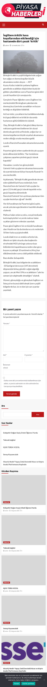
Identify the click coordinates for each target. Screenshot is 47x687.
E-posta (29, 355)
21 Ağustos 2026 (15, 591)
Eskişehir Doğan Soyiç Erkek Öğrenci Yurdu (20, 433)
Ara (3, 405)
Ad (5, 355)
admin (7, 45)
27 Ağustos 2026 (15, 510)
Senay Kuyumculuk (10, 454)
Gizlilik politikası (28, 683)
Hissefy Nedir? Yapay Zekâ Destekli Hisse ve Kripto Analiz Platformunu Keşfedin (23, 463)
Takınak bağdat (9, 440)
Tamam (16, 683)
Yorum (6, 323)
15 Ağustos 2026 (15, 631)
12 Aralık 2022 (16, 45)
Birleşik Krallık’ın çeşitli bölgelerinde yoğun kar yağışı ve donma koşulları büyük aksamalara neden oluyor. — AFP (22, 78)
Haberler (6, 502)
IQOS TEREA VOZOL (11, 447)
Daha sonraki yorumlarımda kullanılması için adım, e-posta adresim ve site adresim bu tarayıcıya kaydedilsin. (22, 383)
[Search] (43, 25)
